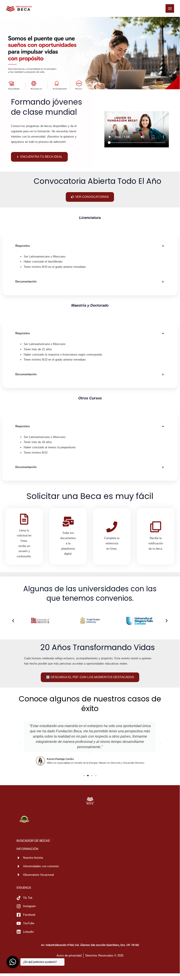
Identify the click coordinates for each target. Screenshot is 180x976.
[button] (90, 246)
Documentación (26, 281)
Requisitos (22, 245)
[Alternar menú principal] (170, 8)
